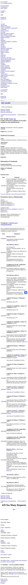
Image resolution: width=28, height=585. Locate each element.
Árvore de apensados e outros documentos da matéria (13, 194)
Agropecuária (4, 25)
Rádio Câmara (4, 76)
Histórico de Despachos (6, 205)
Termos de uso (4, 580)
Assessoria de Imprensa (6, 80)
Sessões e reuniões (5, 65)
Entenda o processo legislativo (8, 71)
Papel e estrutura (4, 51)
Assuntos (3, 24)
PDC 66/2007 (6, 103)
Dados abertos (4, 87)
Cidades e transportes (6, 26)
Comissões (3, 64)
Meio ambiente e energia (6, 34)
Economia (3, 32)
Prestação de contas (5, 86)
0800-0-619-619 (13, 572)
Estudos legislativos (5, 67)
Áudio (2, 530)
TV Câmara (3, 78)
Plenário (2, 63)
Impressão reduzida (5, 109)
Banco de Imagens (5, 79)
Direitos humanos (5, 30)
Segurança (3, 40)
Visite (2, 53)
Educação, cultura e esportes (7, 33)
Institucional (3, 43)
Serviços (3, 45)
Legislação (3, 69)
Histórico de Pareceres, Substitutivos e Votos (11, 209)
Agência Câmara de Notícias (7, 75)
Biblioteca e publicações (6, 48)
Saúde (2, 38)
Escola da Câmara (5, 49)
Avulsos (2, 199)
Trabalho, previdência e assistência (9, 41)
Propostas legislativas (6, 61)
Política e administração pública (8, 36)
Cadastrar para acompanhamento (9, 114)
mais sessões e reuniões (6, 554)
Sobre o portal (4, 579)
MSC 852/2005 (8, 131)
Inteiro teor (12, 119)
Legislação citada (5, 207)
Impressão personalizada (6, 112)
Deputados (3, 55)
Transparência (4, 84)
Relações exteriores (5, 37)
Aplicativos (3, 581)
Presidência (3, 47)
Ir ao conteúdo (4, 1)
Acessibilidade (4, 7)
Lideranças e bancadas (6, 57)
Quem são (3, 56)
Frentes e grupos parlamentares (8, 59)
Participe (3, 72)
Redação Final (4, 211)
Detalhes (3, 531)
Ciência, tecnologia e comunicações (9, 28)
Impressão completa (5, 110)
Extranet (3, 583)
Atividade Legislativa (6, 60)
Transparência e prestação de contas (9, 83)
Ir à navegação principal (6, 3)
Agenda (2, 44)
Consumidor (3, 29)
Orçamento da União (5, 68)
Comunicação (4, 73)
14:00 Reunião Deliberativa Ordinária (15, 357)
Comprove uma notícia (6, 82)
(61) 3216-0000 (18, 573)
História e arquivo (5, 52)
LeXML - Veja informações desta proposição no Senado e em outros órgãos (14, 561)
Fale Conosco (4, 8)
